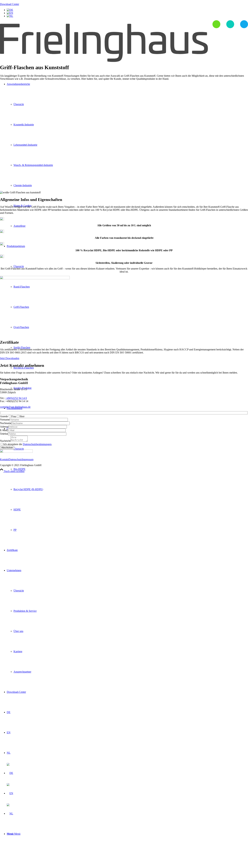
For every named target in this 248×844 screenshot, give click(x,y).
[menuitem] (127, 479)
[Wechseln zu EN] (10, 12)
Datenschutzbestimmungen (37, 444)
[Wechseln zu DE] (10, 9)
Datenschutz (15, 459)
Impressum (27, 459)
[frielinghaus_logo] (124, 61)
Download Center (9, 4)
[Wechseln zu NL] (10, 16)
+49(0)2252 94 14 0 (16, 398)
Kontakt (4, 459)
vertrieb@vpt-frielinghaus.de (15, 406)
